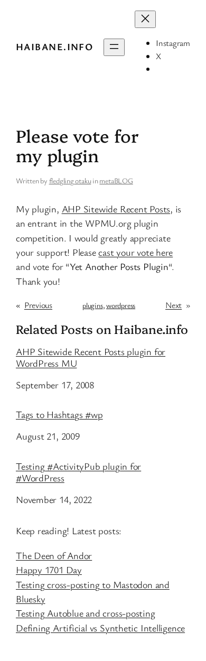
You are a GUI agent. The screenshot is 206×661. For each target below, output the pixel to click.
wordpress (120, 305)
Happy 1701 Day (49, 569)
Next (173, 305)
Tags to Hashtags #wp (59, 415)
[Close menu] (145, 19)
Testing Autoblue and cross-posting (85, 613)
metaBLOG (116, 180)
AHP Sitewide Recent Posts (116, 208)
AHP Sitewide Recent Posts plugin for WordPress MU (90, 357)
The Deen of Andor (54, 555)
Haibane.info (54, 46)
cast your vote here (135, 252)
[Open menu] (114, 47)
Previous (38, 305)
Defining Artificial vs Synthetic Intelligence (100, 627)
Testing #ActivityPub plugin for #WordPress (78, 472)
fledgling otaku (70, 180)
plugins (92, 305)
